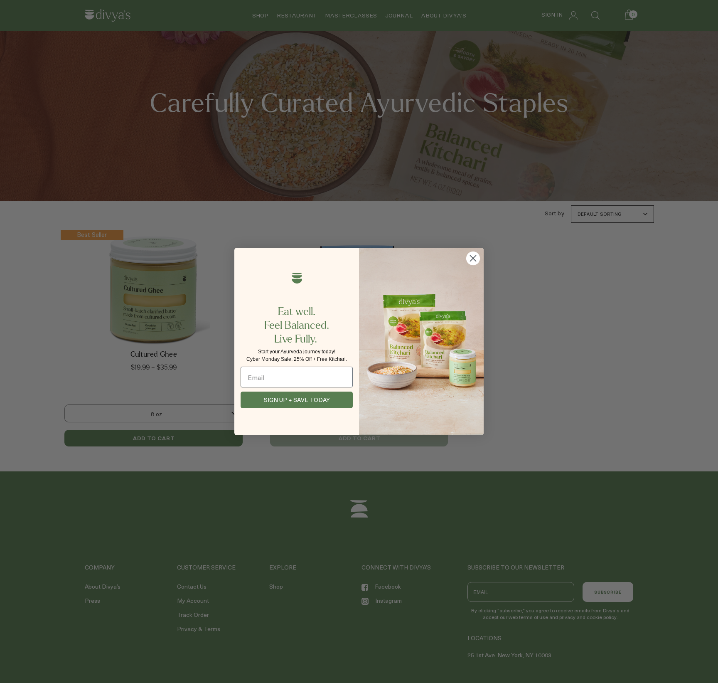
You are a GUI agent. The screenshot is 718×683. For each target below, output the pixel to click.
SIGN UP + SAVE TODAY (297, 399)
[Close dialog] (473, 258)
